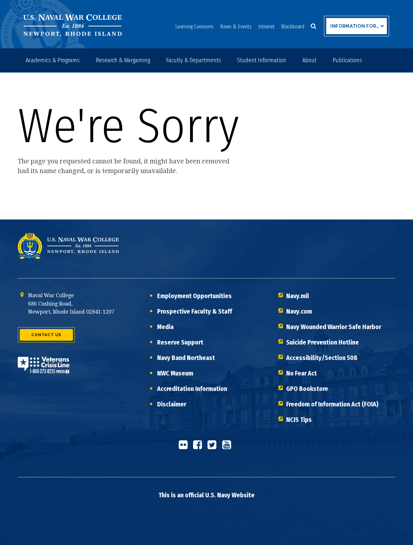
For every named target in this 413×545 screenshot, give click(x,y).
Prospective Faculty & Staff (194, 311)
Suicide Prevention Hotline (322, 342)
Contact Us (46, 335)
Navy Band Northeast (186, 358)
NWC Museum (175, 373)
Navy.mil (297, 296)
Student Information (261, 60)
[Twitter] (213, 447)
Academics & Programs (53, 60)
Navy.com (299, 311)
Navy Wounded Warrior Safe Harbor (333, 327)
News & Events (236, 27)
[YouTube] (228, 447)
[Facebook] (199, 447)
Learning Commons (194, 27)
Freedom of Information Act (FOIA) (332, 404)
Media (165, 327)
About (309, 60)
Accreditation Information (192, 389)
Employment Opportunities (194, 296)
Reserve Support (180, 342)
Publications (347, 60)
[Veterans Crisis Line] (43, 369)
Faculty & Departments (193, 60)
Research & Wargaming (123, 60)
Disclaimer (171, 404)
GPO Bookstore (307, 389)
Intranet (266, 27)
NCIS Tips (299, 419)
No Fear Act (301, 373)
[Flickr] (184, 447)
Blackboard (292, 27)
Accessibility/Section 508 (322, 358)
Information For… (354, 26)
